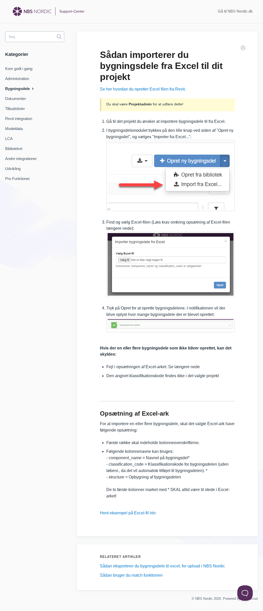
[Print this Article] (243, 49)
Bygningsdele (18, 88)
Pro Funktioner (17, 178)
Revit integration (18, 118)
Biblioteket (13, 148)
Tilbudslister (15, 108)
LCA (9, 138)
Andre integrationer (21, 158)
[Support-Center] (32, 11)
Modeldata (14, 128)
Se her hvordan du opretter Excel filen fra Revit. (143, 89)
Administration (17, 78)
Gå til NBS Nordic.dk (235, 11)
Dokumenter (15, 98)
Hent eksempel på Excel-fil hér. (128, 513)
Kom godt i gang (18, 68)
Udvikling (13, 168)
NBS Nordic (204, 598)
